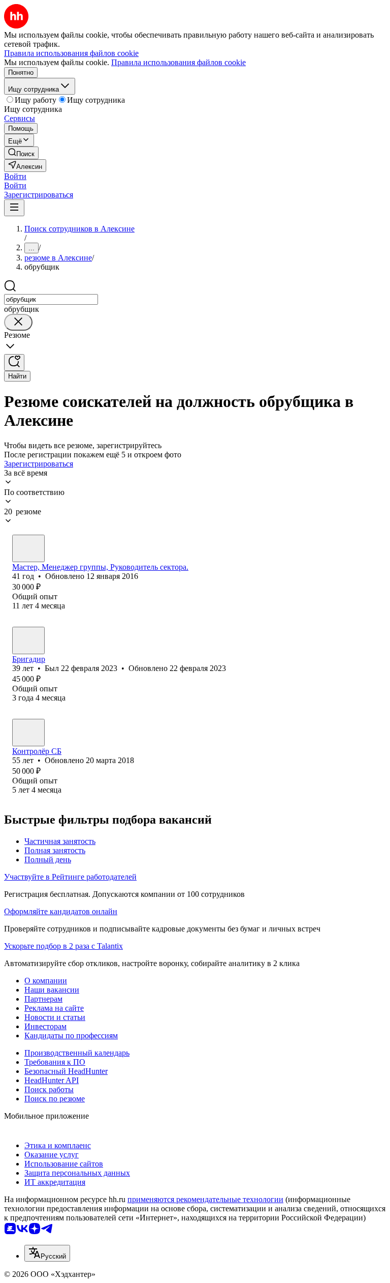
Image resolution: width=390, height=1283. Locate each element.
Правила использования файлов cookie (178, 62)
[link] (21, 153)
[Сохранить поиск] (14, 362)
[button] (15, 176)
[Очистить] (18, 322)
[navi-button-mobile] (14, 207)
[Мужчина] (28, 548)
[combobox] (51, 299)
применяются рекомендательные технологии (205, 1199)
